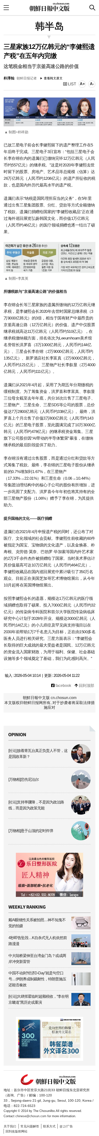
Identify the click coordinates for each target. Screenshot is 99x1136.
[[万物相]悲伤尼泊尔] (49, 788)
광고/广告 (66, 1126)
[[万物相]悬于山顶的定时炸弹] (49, 839)
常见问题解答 (29, 1126)
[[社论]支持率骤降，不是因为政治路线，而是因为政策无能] (49, 813)
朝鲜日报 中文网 (49, 6)
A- (92, 84)
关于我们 (10, 1126)
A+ (82, 84)
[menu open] (6, 7)
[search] (92, 7)
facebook (63, 686)
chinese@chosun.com (30, 1116)
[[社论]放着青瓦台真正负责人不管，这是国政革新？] (49, 762)
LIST (71, 84)
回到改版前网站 (16, 1131)
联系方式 (49, 1126)
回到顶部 (86, 686)
